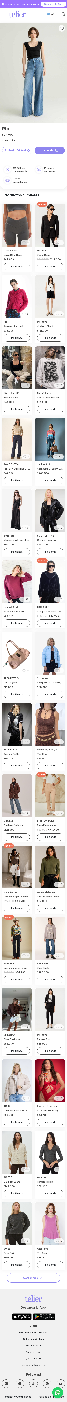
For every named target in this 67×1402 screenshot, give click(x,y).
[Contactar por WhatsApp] (57, 1392)
